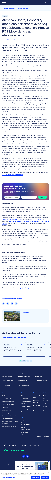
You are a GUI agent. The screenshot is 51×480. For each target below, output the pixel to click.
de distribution (26, 221)
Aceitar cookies (35, 477)
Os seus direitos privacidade (8, 477)
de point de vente (35, 219)
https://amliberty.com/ (25, 288)
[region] (25, 475)
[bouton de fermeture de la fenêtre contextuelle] (49, 462)
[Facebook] (7, 304)
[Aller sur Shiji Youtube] (27, 456)
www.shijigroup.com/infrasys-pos (12, 174)
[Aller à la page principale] (4, 2)
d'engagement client (14, 221)
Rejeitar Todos (45, 477)
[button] (20, 360)
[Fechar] (48, 472)
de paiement (35, 221)
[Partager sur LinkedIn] (12, 304)
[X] (3, 304)
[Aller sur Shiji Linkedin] (23, 456)
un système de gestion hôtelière (12, 219)
